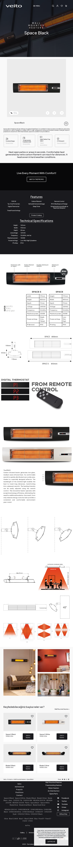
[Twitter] (63, 801)
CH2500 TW (17, 800)
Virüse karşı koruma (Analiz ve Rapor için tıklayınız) (59, 207)
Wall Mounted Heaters (36, 25)
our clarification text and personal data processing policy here (52, 836)
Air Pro (27, 825)
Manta (27, 803)
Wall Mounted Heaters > (62, 709)
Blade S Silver (42, 798)
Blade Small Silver (39, 805)
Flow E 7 (48, 819)
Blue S (21, 819)
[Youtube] (63, 804)
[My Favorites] (62, 6)
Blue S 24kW (13, 819)
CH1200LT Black (36, 814)
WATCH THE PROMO (36, 179)
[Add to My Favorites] (66, 124)
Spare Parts (53, 794)
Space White (45, 803)
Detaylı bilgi (9, 143)
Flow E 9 (41, 819)
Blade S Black (31, 798)
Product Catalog (36, 215)
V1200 (24, 821)
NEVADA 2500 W (39, 800)
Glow (6, 819)
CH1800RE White (36, 809)
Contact (19, 795)
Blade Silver (14, 805)
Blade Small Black (25, 805)
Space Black (34, 803)
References (32, 832)
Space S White (20, 798)
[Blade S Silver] (53, 758)
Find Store (19, 792)
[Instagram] (63, 810)
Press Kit (19, 790)
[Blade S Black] (19, 758)
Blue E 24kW (28, 819)
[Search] (53, 6)
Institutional (19, 787)
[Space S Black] (19, 727)
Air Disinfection (53, 791)
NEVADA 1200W (18, 803)
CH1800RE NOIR (23, 809)
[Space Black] (36, 88)
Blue (35, 819)
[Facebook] (63, 798)
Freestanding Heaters (54, 785)
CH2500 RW (27, 800)
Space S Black (9, 798)
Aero (10, 800)
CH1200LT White (24, 814)
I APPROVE (51, 842)
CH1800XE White (15, 812)
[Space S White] (53, 727)
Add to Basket (28, 736)
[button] (54, 113)
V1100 (30, 821)
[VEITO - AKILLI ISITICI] (14, 6)
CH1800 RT (39, 812)
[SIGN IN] (57, 6)
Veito (19, 784)
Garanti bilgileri (61, 143)
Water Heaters (53, 788)
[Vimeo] (63, 807)
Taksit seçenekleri (43, 144)
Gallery (22, 832)
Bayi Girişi (64, 814)
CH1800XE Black (28, 812)
